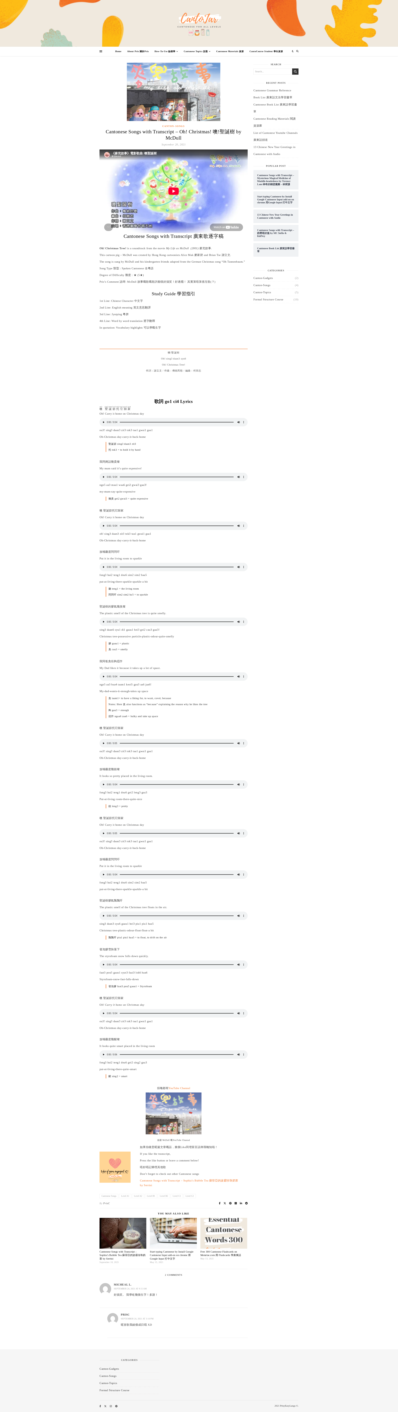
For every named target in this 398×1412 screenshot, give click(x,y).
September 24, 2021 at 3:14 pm (137, 1319)
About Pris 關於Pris (138, 51)
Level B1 (151, 1196)
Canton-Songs (173, 126)
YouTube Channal (179, 1088)
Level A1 (125, 1196)
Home (118, 51)
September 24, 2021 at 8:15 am (130, 1289)
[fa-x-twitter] (105, 1406)
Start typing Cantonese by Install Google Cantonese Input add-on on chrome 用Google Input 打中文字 (171, 1255)
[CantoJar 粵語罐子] (199, 23)
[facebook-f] (101, 1406)
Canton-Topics (262, 292)
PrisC (106, 1203)
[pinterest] (116, 1406)
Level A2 (138, 1196)
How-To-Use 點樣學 (165, 51)
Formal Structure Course (268, 299)
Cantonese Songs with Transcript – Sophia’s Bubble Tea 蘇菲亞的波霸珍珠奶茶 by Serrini (123, 1255)
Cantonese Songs (109, 1196)
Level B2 (164, 1196)
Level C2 (190, 1196)
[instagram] (111, 1406)
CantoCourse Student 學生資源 (266, 51)
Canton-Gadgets (263, 278)
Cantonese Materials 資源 (230, 51)
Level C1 (177, 1196)
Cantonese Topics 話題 (196, 51)
